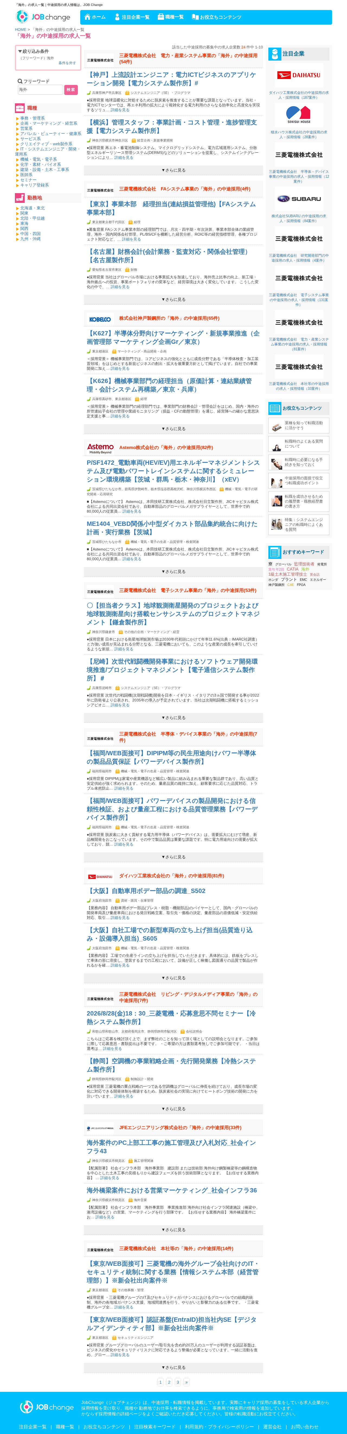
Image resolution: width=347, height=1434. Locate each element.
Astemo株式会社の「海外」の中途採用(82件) (166, 447)
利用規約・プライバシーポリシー (219, 1426)
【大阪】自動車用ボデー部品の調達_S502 (146, 891)
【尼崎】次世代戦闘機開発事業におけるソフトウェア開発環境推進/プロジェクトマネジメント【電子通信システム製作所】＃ (172, 670)
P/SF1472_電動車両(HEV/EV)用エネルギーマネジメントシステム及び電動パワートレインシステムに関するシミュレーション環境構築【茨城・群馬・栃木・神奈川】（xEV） (173, 471)
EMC (303, 580)
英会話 (315, 574)
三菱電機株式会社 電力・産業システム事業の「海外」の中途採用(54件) (188, 58)
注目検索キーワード (155, 1426)
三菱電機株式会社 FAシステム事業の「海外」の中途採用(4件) (184, 189)
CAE (290, 585)
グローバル (283, 564)
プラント (289, 579)
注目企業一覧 (136, 17)
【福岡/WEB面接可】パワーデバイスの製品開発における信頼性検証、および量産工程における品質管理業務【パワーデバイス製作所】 (172, 809)
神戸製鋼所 (276, 585)
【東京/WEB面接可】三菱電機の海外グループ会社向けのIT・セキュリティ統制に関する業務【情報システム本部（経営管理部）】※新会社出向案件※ (173, 1272)
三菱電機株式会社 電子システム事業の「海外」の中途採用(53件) (187, 590)
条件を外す (67, 63)
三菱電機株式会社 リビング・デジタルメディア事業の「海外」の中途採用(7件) (188, 997)
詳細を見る (120, 110)
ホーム (99, 16)
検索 (71, 89)
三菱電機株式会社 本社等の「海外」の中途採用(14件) (176, 1248)
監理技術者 (304, 564)
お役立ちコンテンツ (221, 17)
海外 (305, 569)
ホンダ (273, 580)
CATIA (292, 569)
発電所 (322, 564)
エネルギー (318, 580)
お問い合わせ (305, 1426)
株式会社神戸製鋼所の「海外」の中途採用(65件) (169, 318)
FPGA (301, 585)
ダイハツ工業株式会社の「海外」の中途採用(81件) (171, 875)
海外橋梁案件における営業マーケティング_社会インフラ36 (172, 1190)
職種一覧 (174, 16)
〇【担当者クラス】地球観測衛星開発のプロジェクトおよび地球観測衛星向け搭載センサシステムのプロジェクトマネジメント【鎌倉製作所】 (173, 614)
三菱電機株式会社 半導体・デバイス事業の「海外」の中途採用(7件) (188, 737)
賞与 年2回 (276, 569)
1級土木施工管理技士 (287, 574)
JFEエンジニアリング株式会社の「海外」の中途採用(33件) (180, 1127)
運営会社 (272, 1426)
